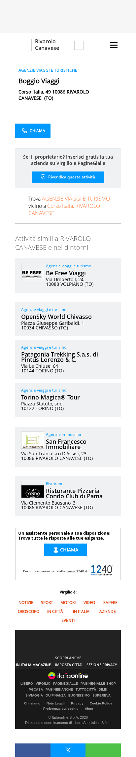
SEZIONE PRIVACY (101, 664)
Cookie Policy (101, 703)
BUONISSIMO (79, 695)
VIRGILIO (43, 683)
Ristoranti (54, 483)
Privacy (77, 703)
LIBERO (26, 683)
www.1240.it (77, 571)
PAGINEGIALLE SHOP (98, 683)
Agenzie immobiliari (64, 434)
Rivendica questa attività (71, 177)
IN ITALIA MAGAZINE (33, 664)
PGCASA (36, 689)
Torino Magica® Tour (50, 397)
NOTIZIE (25, 602)
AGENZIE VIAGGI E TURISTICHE (47, 70)
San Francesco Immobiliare (66, 444)
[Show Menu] (114, 45)
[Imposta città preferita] (23, 45)
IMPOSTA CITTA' (68, 664)
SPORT (47, 602)
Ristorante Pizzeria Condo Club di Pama (74, 493)
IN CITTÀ (55, 611)
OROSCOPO (28, 611)
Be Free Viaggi (66, 273)
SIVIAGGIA (34, 695)
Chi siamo (32, 703)
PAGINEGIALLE (65, 683)
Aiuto (89, 708)
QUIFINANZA (56, 695)
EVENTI (68, 620)
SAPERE (110, 602)
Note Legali (56, 703)
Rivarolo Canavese (47, 45)
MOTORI (68, 602)
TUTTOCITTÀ (86, 689)
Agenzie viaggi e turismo (68, 266)
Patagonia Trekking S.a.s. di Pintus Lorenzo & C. (59, 356)
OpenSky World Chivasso (56, 317)
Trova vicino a (69, 206)
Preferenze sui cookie (61, 708)
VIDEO (89, 602)
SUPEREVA (101, 695)
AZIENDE (107, 611)
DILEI (103, 689)
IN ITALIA (81, 611)
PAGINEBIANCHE (59, 689)
